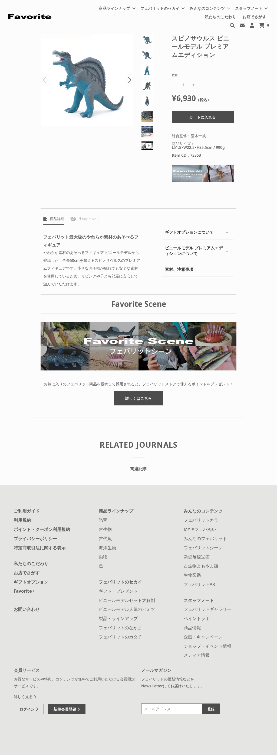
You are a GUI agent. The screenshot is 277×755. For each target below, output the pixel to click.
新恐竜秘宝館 (197, 557)
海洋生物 (107, 548)
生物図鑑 (192, 575)
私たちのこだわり (220, 16)
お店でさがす (254, 16)
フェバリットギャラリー (207, 609)
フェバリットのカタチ (120, 637)
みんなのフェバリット (205, 538)
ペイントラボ (197, 618)
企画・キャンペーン (203, 637)
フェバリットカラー (203, 520)
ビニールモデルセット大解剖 (127, 600)
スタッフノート (199, 600)
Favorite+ (24, 591)
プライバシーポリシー (35, 538)
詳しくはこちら (138, 398)
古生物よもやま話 (201, 566)
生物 (89, 218)
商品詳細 (56, 218)
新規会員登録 (65, 709)
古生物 (105, 529)
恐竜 (103, 520)
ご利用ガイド (27, 511)
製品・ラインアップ (118, 618)
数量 (175, 75)
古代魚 (105, 538)
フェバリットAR (199, 584)
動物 (103, 557)
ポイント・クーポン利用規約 (42, 529)
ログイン (27, 709)
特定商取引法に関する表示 (40, 548)
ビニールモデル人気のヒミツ (127, 609)
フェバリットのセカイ (120, 582)
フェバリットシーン (203, 548)
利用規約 (22, 520)
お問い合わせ (27, 609)
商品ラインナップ (116, 511)
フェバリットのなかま (120, 628)
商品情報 (192, 628)
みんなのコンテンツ (203, 511)
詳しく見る (24, 696)
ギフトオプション (31, 582)
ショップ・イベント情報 (207, 646)
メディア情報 (197, 655)
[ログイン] (252, 25)
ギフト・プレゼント (118, 591)
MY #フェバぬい (200, 529)
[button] (129, 80)
